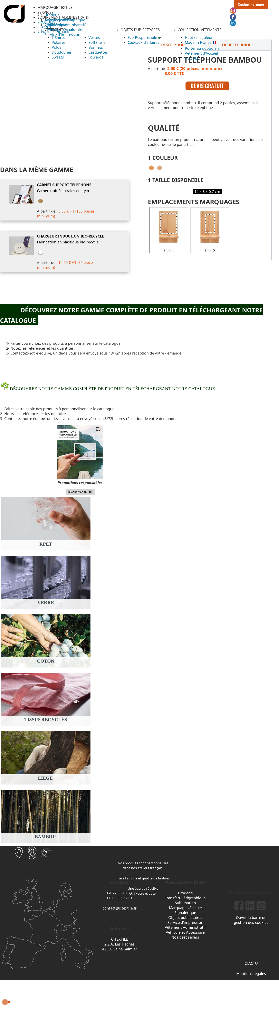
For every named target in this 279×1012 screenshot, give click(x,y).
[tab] (238, 44)
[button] (55, 7)
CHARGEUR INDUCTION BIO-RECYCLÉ (70, 236)
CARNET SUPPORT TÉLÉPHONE (64, 184)
